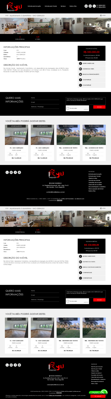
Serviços (63, 6)
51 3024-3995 (100, 7)
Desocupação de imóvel (96, 188)
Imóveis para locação (34, 6)
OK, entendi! (98, 396)
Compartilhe (87, 79)
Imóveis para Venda (51, 6)
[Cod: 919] (14, 26)
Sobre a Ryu (73, 6)
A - (61, 200)
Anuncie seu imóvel (94, 180)
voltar (103, 15)
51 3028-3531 (100, 5)
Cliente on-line (93, 178)
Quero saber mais (88, 63)
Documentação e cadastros (97, 186)
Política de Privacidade (55, 395)
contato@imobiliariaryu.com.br (55, 192)
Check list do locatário (95, 184)
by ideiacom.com (79, 198)
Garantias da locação (95, 182)
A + (58, 200)
